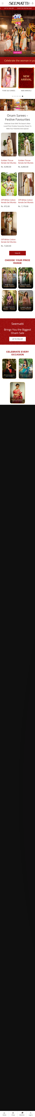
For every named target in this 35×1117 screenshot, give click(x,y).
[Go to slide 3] (15, 96)
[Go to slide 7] (22, 96)
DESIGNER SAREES (8, 91)
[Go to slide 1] (12, 96)
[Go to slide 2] (14, 96)
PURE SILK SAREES (26, 91)
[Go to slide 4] (17, 96)
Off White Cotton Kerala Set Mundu (8, 201)
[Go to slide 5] (19, 96)
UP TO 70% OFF (17, 339)
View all (17, 253)
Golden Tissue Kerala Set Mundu (8, 161)
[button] (2, 3)
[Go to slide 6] (20, 96)
